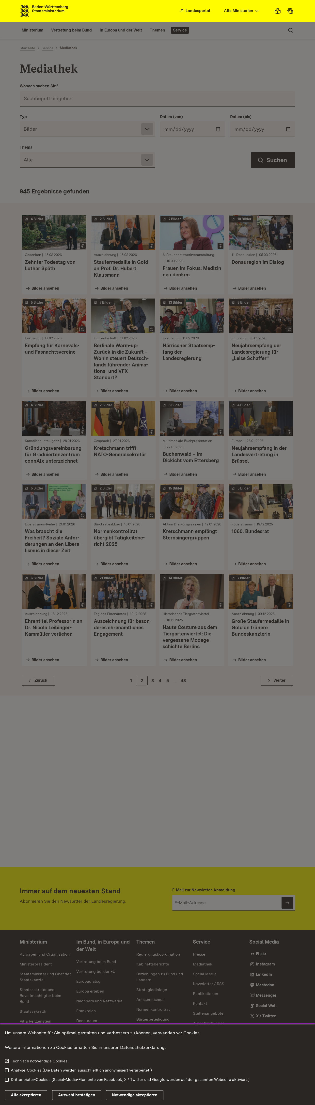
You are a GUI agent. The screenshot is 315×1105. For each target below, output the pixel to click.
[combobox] (242, 11)
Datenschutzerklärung (142, 1047)
